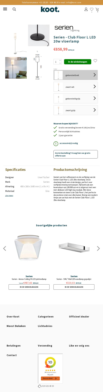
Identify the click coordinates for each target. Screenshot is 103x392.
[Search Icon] (33, 9)
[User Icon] (86, 9)
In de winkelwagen (29, 287)
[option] (16, 56)
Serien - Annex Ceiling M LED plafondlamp (29, 279)
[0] (91, 9)
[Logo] (50, 8)
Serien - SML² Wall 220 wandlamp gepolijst (74, 279)
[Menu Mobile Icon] (4, 9)
